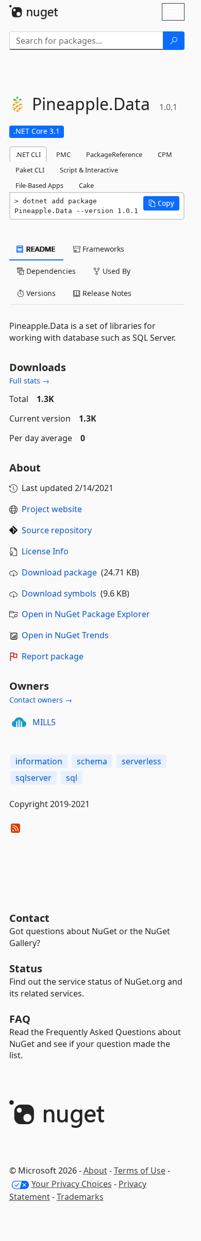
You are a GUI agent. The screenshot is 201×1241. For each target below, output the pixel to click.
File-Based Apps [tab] (39, 185)
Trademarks (80, 1196)
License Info (45, 551)
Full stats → (29, 381)
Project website (52, 509)
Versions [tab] (40, 293)
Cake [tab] (86, 185)
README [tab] (40, 249)
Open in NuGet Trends (65, 635)
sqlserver (33, 777)
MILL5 (44, 722)
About (95, 1170)
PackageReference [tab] (114, 154)
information (38, 761)
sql (71, 777)
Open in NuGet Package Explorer (86, 614)
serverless (141, 761)
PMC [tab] (63, 154)
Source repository (57, 530)
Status (25, 968)
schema (92, 761)
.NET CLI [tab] (28, 154)
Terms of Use (139, 1170)
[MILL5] (19, 722)
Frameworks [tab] (102, 249)
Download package (59, 572)
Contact (29, 918)
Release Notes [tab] (105, 293)
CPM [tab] (165, 154)
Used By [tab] (115, 271)
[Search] (174, 40)
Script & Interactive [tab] (89, 169)
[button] (161, 203)
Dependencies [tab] (50, 271)
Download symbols (59, 593)
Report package (52, 656)
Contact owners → (40, 700)
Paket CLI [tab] (29, 169)
